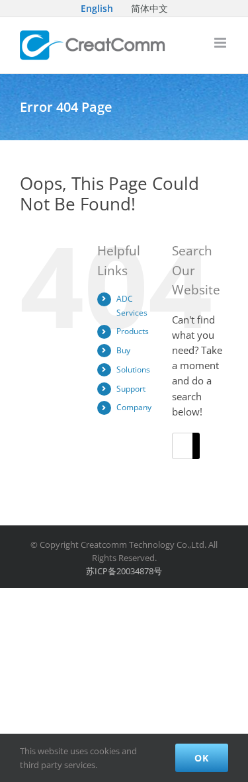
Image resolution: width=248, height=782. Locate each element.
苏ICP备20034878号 (124, 571)
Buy (123, 350)
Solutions (133, 369)
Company (133, 407)
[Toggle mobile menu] (221, 43)
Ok (201, 758)
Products (132, 331)
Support (130, 388)
